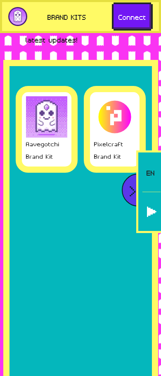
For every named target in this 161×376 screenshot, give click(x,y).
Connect (132, 16)
